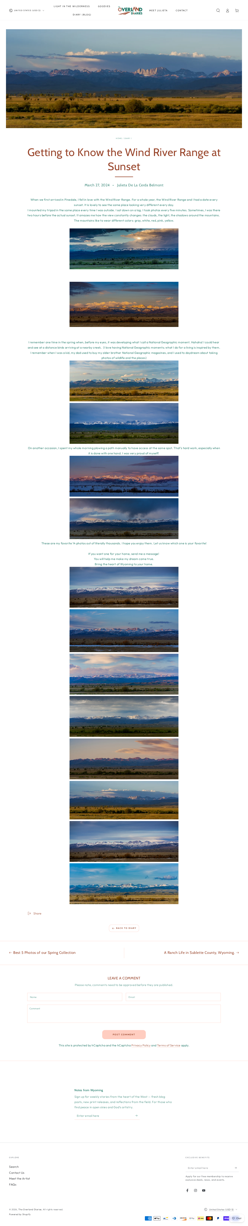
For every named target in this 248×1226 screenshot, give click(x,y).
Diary (127, 138)
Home (119, 138)
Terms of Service (168, 1045)
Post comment (124, 1034)
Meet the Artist (19, 1178)
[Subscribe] (137, 1115)
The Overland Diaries (30, 1209)
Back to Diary (126, 928)
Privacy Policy (141, 1045)
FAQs (12, 1184)
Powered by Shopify (20, 1214)
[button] (218, 11)
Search (14, 1166)
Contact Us (17, 1172)
